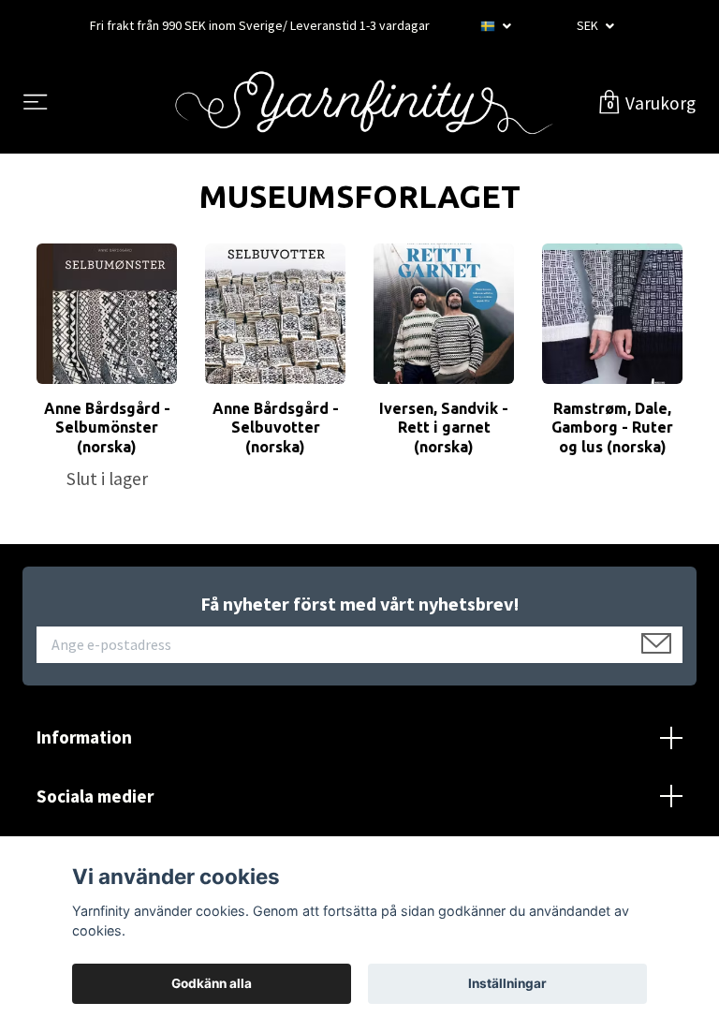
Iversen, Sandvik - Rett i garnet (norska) (443, 428)
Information (84, 737)
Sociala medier (95, 796)
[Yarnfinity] (364, 103)
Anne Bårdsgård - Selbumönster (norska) (107, 428)
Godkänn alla (211, 983)
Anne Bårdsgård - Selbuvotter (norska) (276, 428)
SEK (589, 25)
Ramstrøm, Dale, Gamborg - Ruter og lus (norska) (612, 428)
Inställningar (507, 983)
